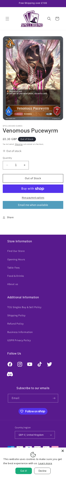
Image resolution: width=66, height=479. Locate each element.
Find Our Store (16, 251)
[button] (7, 19)
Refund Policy (15, 323)
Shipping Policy (16, 315)
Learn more (45, 463)
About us (12, 284)
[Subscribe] (54, 398)
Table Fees (13, 267)
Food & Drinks (15, 275)
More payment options (33, 197)
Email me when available (33, 205)
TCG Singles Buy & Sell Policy (24, 307)
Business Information (20, 332)
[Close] (63, 451)
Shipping (19, 144)
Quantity (7, 157)
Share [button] (10, 217)
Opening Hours (16, 259)
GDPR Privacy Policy (19, 340)
